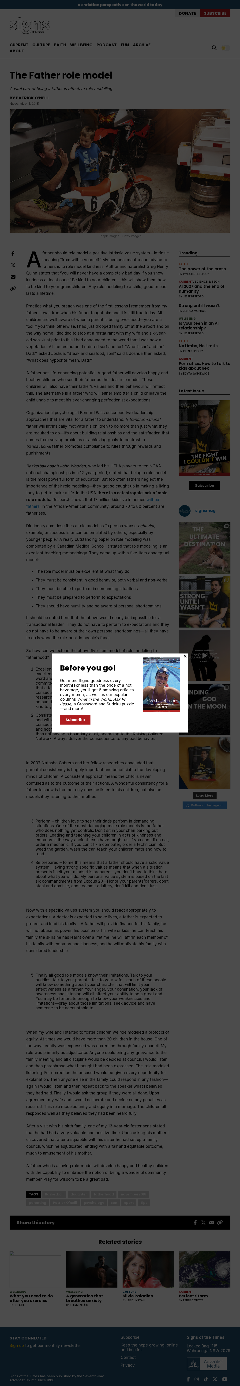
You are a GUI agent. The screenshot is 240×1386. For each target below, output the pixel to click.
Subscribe (75, 719)
